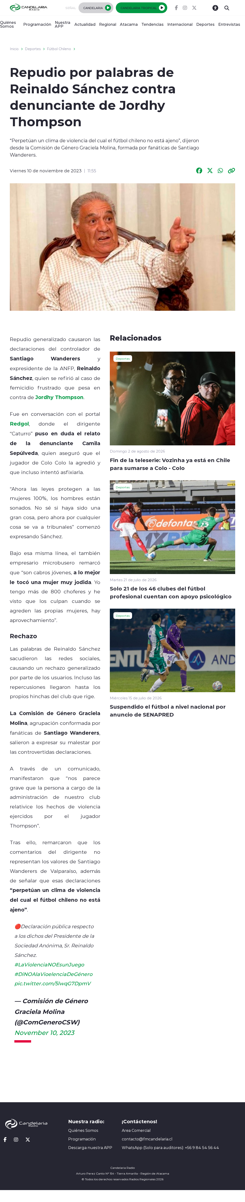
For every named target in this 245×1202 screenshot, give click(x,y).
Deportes (205, 24)
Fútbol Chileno (59, 49)
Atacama (129, 24)
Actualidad (84, 24)
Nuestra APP (62, 24)
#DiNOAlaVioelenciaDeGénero (53, 974)
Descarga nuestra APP (90, 1147)
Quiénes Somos (8, 24)
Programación (37, 24)
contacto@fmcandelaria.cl (147, 1139)
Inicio (14, 49)
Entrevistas (229, 24)
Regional (107, 24)
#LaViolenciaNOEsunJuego (49, 964)
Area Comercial (136, 1130)
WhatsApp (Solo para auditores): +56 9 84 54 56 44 (170, 1147)
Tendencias (152, 24)
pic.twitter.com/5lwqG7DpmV (52, 983)
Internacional (180, 24)
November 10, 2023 (44, 1032)
